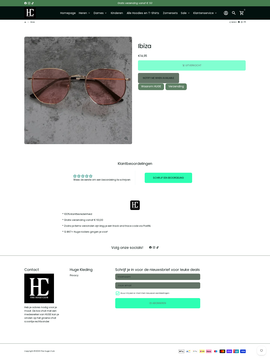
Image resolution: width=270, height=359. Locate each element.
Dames (100, 13)
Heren (85, 13)
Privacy (74, 275)
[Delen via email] (245, 22)
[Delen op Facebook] (239, 22)
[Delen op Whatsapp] (242, 22)
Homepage (68, 13)
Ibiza (32, 22)
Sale (185, 13)
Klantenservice (205, 13)
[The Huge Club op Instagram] (29, 3)
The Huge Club (48, 351)
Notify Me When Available (158, 78)
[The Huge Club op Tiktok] (32, 3)
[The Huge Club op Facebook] (25, 3)
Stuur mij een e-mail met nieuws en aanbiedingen (145, 293)
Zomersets (170, 13)
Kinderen (117, 13)
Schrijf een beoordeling (168, 177)
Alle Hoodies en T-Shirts (143, 13)
